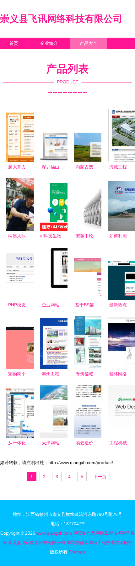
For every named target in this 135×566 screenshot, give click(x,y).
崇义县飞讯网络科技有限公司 (61, 18)
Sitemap (77, 551)
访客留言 (97, 54)
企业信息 (58, 54)
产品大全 (88, 43)
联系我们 (18, 54)
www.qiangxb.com (54, 533)
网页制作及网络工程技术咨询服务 (99, 542)
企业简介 (49, 43)
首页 (13, 43)
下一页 (99, 476)
